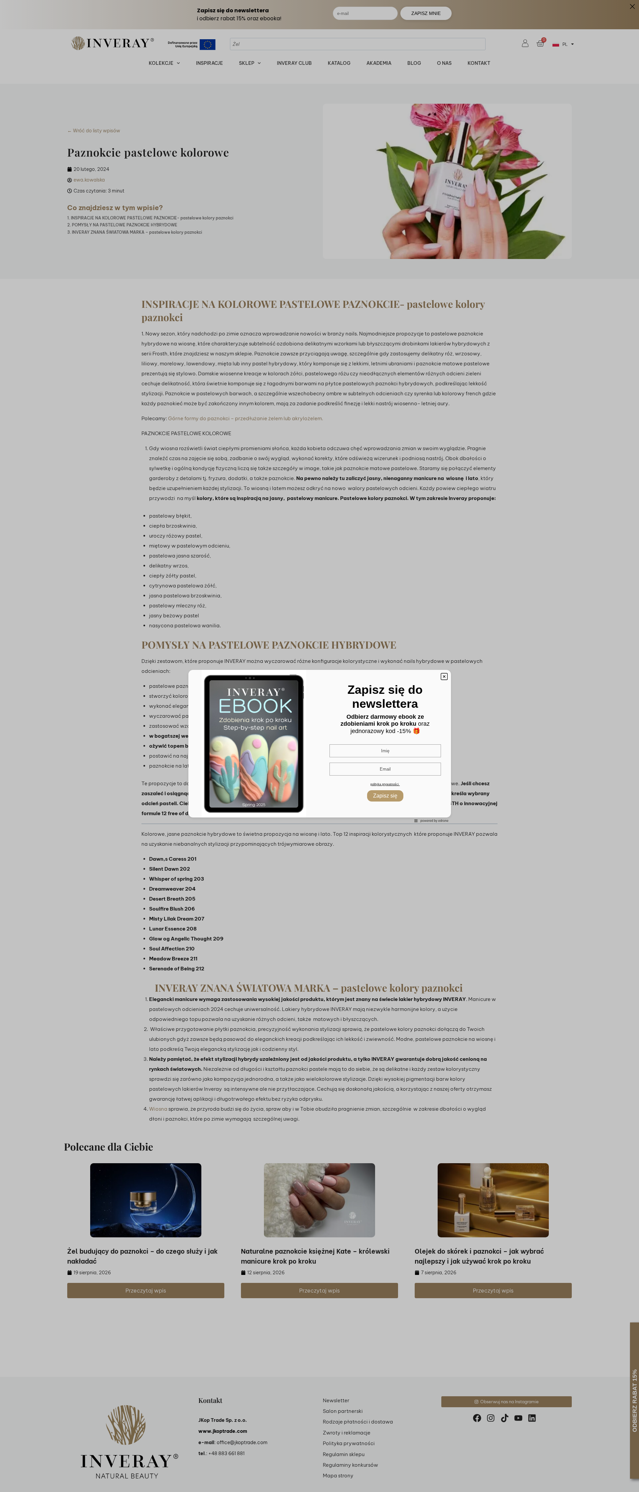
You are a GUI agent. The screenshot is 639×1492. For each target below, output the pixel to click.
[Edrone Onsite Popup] (319, 746)
